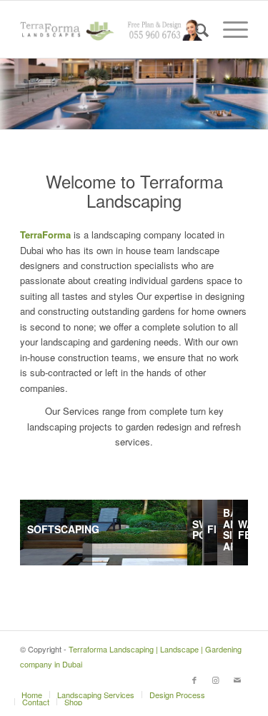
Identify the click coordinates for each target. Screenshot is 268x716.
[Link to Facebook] (194, 679)
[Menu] (228, 29)
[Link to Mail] (237, 679)
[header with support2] (111, 29)
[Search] (195, 29)
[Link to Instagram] (216, 679)
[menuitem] (195, 29)
